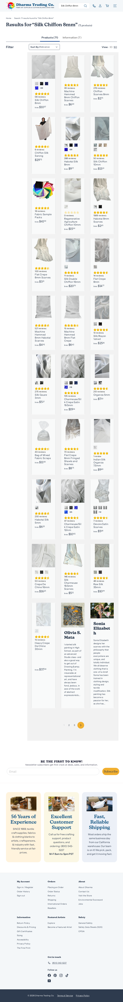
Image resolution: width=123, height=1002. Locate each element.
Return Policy (23, 923)
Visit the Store (85, 895)
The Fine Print (23, 948)
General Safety (85, 923)
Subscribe (111, 771)
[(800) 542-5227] (93, 5)
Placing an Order (56, 887)
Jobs (80, 904)
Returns (51, 895)
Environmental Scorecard (90, 900)
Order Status (54, 891)
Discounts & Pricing (26, 927)
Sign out (21, 895)
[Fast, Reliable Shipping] (99, 804)
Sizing (20, 935)
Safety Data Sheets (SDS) (90, 927)
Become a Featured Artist (60, 927)
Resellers (52, 908)
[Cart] (107, 6)
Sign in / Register (25, 887)
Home (8, 18)
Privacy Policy (23, 943)
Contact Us (83, 891)
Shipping (52, 900)
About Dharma (85, 887)
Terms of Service (65, 995)
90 (115, 47)
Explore (51, 923)
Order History (23, 891)
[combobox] (74, 6)
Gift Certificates (24, 931)
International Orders (57, 904)
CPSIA (81, 931)
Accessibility (23, 939)
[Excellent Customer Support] (61, 804)
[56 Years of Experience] (23, 804)
